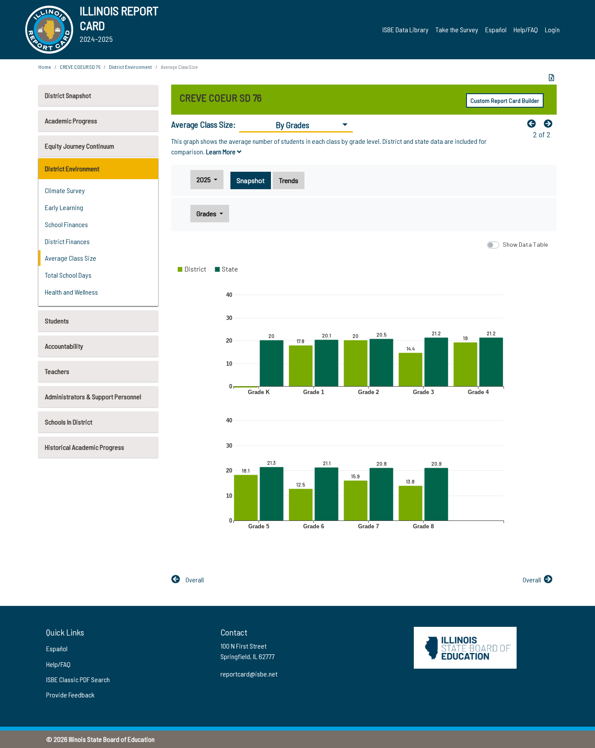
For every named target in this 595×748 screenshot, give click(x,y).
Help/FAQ (526, 29)
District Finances (67, 241)
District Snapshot (68, 95)
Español (496, 29)
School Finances (66, 224)
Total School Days (68, 275)
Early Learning (64, 207)
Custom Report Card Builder (504, 100)
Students (57, 320)
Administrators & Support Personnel (93, 396)
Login (552, 29)
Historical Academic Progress (84, 447)
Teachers (57, 371)
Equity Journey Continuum (79, 146)
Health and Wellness (71, 292)
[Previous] (533, 123)
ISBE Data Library (405, 29)
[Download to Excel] (551, 78)
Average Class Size (70, 258)
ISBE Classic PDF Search (78, 679)
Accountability (64, 346)
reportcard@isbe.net (248, 674)
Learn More (221, 151)
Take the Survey (457, 29)
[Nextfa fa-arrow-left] (550, 123)
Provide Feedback (70, 694)
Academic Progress (71, 120)
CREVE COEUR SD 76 (80, 67)
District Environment (72, 168)
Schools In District (68, 422)
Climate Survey (65, 190)
